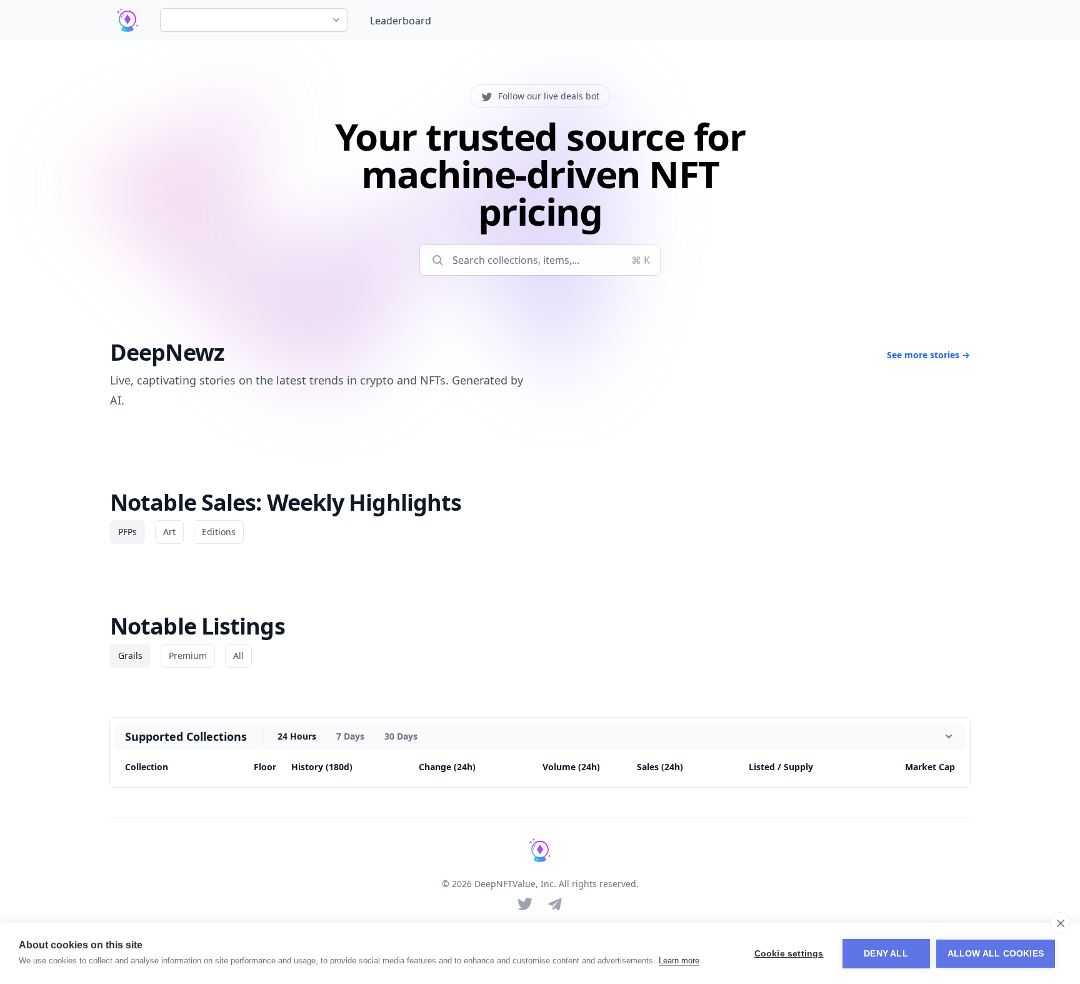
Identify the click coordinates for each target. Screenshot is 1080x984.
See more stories (928, 355)
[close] (1060, 922)
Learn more (679, 960)
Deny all (886, 953)
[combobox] (254, 20)
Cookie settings (789, 953)
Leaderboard (400, 21)
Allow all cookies (996, 953)
